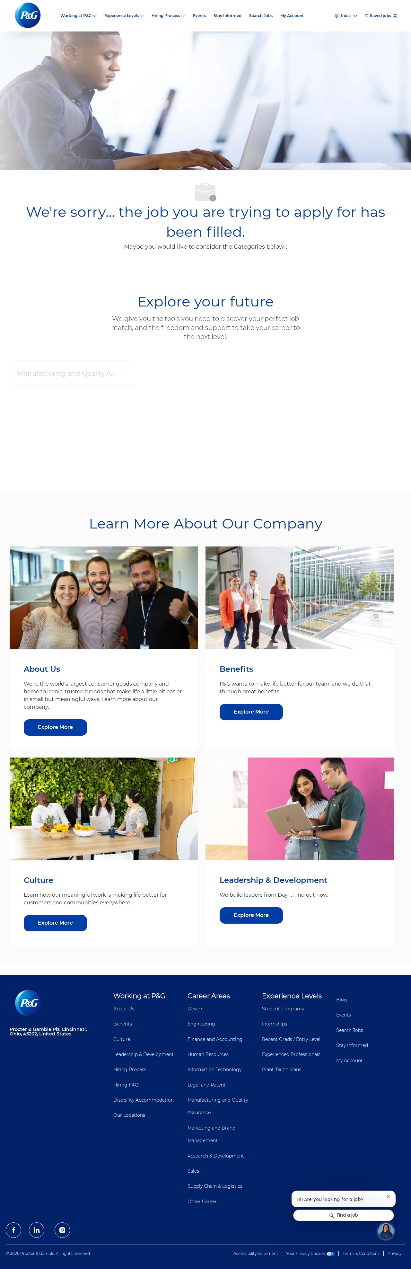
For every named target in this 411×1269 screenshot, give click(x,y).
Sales (193, 1171)
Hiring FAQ (126, 1085)
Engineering (201, 1024)
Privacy (394, 1253)
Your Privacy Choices (306, 1253)
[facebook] (13, 1230)
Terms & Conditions (361, 1253)
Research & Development (216, 1156)
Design (196, 1009)
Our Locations (129, 1115)
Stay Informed (227, 15)
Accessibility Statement (255, 1253)
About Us (123, 1009)
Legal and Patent (207, 1085)
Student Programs (283, 1009)
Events (199, 15)
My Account (292, 15)
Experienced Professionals (291, 1054)
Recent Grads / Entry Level (291, 1039)
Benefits (122, 1024)
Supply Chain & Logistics (215, 1186)
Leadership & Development (143, 1054)
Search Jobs (261, 15)
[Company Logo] (33, 15)
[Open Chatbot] (363, 1189)
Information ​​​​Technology (214, 1069)
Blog (341, 1000)
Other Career (202, 1201)
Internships (274, 1024)
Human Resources (208, 1054)
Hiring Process (129, 1069)
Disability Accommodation (143, 1100)
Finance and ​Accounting (215, 1039)
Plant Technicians (281, 1069)
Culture (121, 1039)
